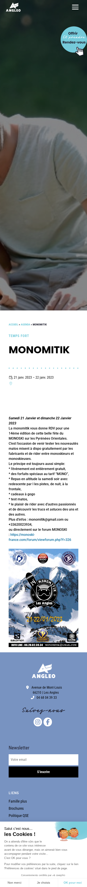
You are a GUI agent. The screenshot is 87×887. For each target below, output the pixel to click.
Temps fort (19, 336)
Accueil (13, 324)
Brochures (16, 808)
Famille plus (18, 801)
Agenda (25, 324)
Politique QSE (19, 815)
